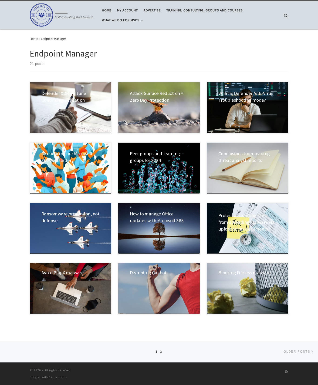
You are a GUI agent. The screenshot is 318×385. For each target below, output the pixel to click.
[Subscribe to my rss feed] (286, 372)
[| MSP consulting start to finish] (41, 14)
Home (34, 39)
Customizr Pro (58, 377)
